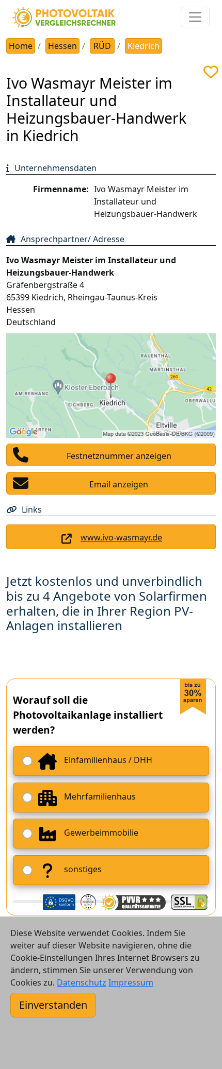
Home (21, 46)
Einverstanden (53, 1005)
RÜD (102, 46)
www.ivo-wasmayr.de (121, 537)
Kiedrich (144, 46)
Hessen (62, 46)
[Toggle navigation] (195, 17)
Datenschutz (81, 982)
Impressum (130, 982)
